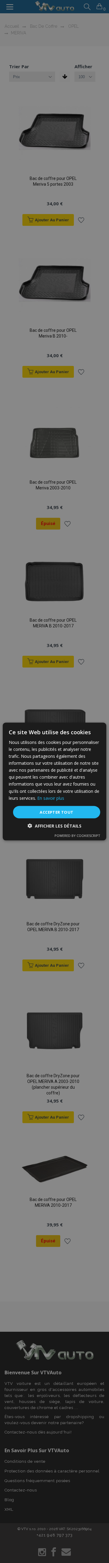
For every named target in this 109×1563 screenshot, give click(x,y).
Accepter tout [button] (56, 812)
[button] (54, 826)
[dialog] (54, 781)
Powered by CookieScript (77, 835)
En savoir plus (50, 798)
